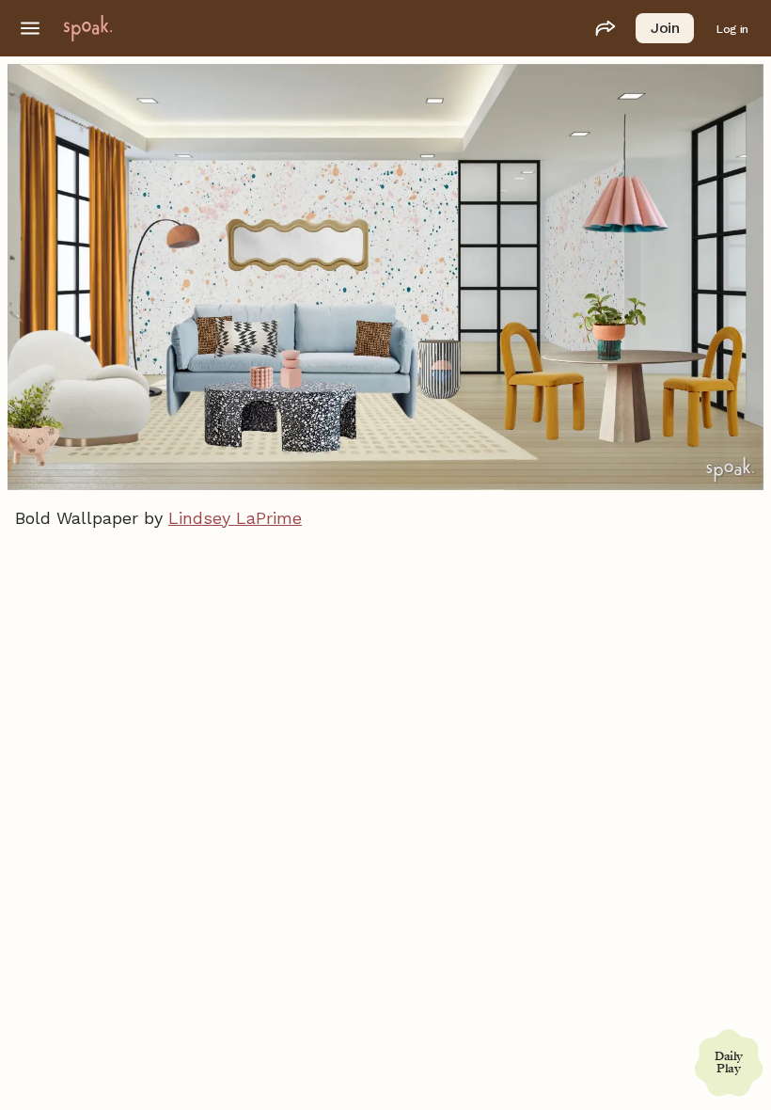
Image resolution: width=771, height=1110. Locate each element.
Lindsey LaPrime (235, 518)
